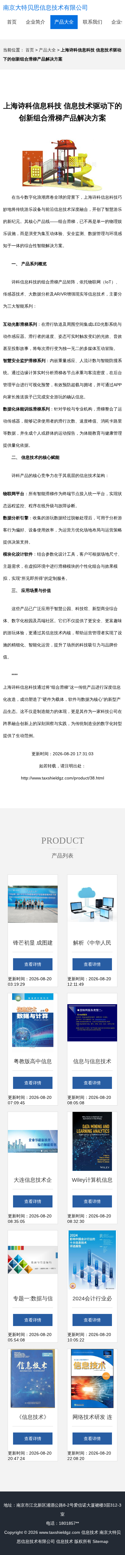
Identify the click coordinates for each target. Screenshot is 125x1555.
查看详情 (32, 964)
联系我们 (92, 22)
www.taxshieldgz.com (59, 1532)
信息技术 (89, 1532)
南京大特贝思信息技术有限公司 (45, 7)
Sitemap (100, 1541)
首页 (12, 22)
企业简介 (35, 22)
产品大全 (64, 22)
